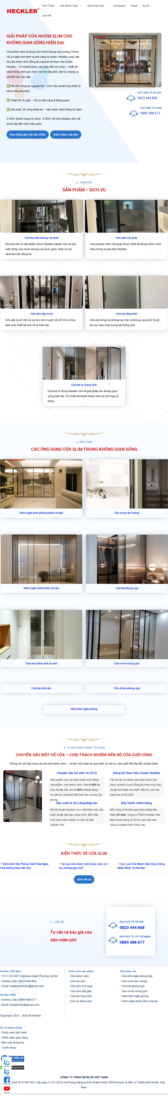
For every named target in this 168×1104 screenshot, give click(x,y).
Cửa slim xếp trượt (41, 313)
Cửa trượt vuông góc (127, 663)
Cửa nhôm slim (69, 5)
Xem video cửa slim (65, 134)
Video (134, 5)
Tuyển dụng (9, 1047)
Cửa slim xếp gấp (80, 991)
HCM (7, 1075)
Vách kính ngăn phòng (84, 709)
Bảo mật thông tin (13, 1042)
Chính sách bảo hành (14, 1032)
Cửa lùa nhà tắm (41, 688)
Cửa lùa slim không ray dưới (42, 237)
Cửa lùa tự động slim (84, 384)
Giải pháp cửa (95, 5)
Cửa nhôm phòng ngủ (127, 688)
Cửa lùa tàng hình (126, 313)
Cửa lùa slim (77, 981)
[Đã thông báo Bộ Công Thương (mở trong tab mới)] (12, 1062)
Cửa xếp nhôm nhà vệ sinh (41, 663)
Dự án (146, 5)
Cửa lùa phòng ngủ (127, 588)
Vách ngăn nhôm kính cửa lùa (41, 588)
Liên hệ (46, 15)
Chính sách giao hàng (15, 1037)
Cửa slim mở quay (126, 237)
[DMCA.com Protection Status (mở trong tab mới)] (12, 1069)
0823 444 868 (147, 98)
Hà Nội (7, 1066)
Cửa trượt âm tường (126, 512)
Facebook (7, 1084)
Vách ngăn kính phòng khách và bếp (41, 512)
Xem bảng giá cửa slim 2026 (27, 134)
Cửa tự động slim (81, 1001)
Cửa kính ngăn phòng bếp (137, 976)
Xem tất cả (84, 879)
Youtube (6, 1093)
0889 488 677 (150, 113)
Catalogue (119, 5)
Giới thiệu (48, 5)
